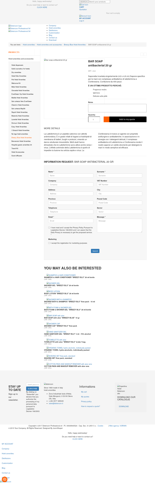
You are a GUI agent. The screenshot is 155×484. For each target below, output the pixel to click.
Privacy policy (86, 401)
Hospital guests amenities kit (22, 145)
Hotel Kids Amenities (19, 76)
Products (13, 52)
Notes (90, 102)
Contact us (53, 37)
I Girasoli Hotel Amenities (20, 130)
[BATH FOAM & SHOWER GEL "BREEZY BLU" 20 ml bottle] (59, 307)
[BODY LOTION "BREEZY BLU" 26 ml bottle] (53, 291)
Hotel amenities (55, 28)
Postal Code (102, 199)
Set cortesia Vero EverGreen (22, 101)
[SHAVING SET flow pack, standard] (60, 355)
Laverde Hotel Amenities (20, 119)
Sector (99, 208)
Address (51, 190)
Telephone (52, 208)
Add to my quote (127, 119)
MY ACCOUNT (7, 444)
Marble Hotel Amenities (20, 97)
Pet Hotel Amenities (19, 79)
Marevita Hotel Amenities (20, 116)
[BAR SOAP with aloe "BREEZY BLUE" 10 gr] (141, 54)
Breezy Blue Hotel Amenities (22, 137)
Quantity (91, 115)
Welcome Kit (16, 83)
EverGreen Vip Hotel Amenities (22, 94)
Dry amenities (16, 72)
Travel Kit (15, 148)
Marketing (52, 239)
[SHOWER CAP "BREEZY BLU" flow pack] (145, 54)
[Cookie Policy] (4, 479)
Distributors (53, 30)
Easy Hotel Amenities (19, 126)
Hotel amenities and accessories (21, 58)
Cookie (100, 425)
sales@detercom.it (56, 403)
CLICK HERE (42, 7)
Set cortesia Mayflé (18, 108)
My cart (84, 392)
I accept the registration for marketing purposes (69, 243)
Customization (54, 33)
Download (52, 40)
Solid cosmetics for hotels (21, 69)
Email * (51, 217)
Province (52, 199)
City (98, 190)
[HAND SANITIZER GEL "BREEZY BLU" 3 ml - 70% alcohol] (56, 331)
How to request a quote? (90, 406)
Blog (50, 35)
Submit (95, 251)
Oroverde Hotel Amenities (21, 90)
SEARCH (83, 1)
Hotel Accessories (18, 152)
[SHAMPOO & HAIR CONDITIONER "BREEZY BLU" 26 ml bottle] (61, 275)
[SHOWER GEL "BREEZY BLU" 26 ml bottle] (53, 283)
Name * (51, 171)
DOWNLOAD (124, 406)
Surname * (101, 171)
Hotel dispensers (17, 65)
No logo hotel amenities (20, 134)
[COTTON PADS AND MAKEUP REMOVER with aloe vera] (69, 363)
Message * (101, 217)
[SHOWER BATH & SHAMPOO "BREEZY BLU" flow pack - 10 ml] (59, 299)
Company (52, 25)
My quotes (85, 396)
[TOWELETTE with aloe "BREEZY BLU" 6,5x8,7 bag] (56, 339)
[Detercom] (15, 25)
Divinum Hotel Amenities (20, 123)
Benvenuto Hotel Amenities (21, 141)
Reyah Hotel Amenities (20, 112)
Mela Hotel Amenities (19, 87)
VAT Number (102, 180)
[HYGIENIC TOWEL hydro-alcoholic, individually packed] (68, 347)
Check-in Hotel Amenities (20, 105)
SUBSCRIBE (32, 388)
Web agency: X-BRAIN (117, 425)
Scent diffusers (17, 155)
